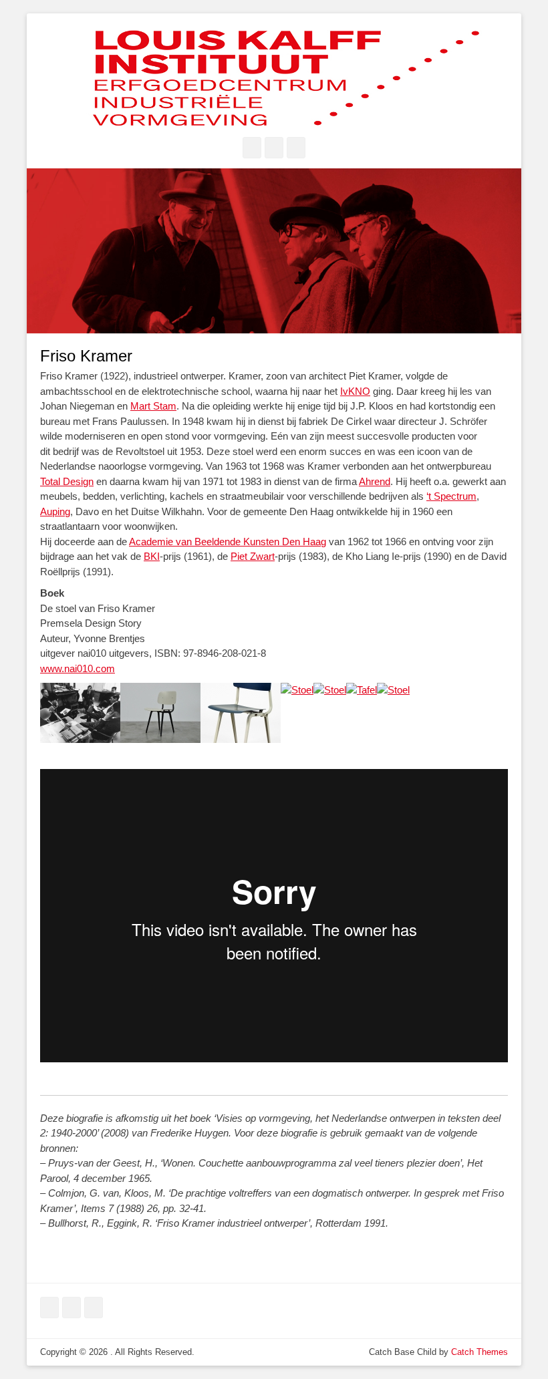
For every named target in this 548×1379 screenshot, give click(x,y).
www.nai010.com (77, 668)
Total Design (67, 481)
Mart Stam (153, 406)
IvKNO (355, 391)
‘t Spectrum (451, 496)
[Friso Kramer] (80, 739)
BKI (152, 556)
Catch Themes (479, 1352)
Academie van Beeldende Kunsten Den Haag (227, 541)
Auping (55, 511)
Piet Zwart (253, 556)
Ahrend (374, 481)
